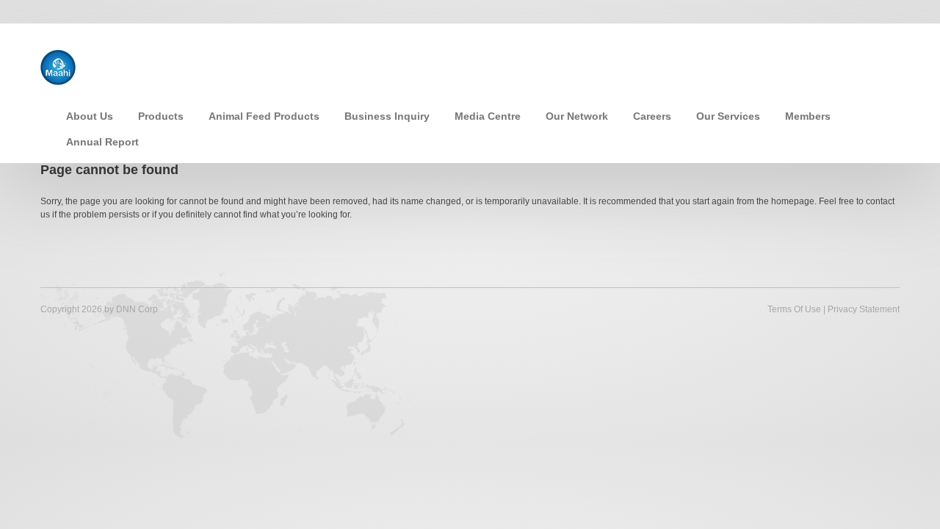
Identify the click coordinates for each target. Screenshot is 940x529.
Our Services (728, 116)
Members (808, 116)
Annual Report (102, 142)
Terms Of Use (794, 309)
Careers (652, 116)
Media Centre (488, 116)
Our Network (577, 116)
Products (161, 116)
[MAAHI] (58, 66)
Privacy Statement (864, 309)
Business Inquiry (387, 116)
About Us (89, 116)
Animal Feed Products (264, 116)
